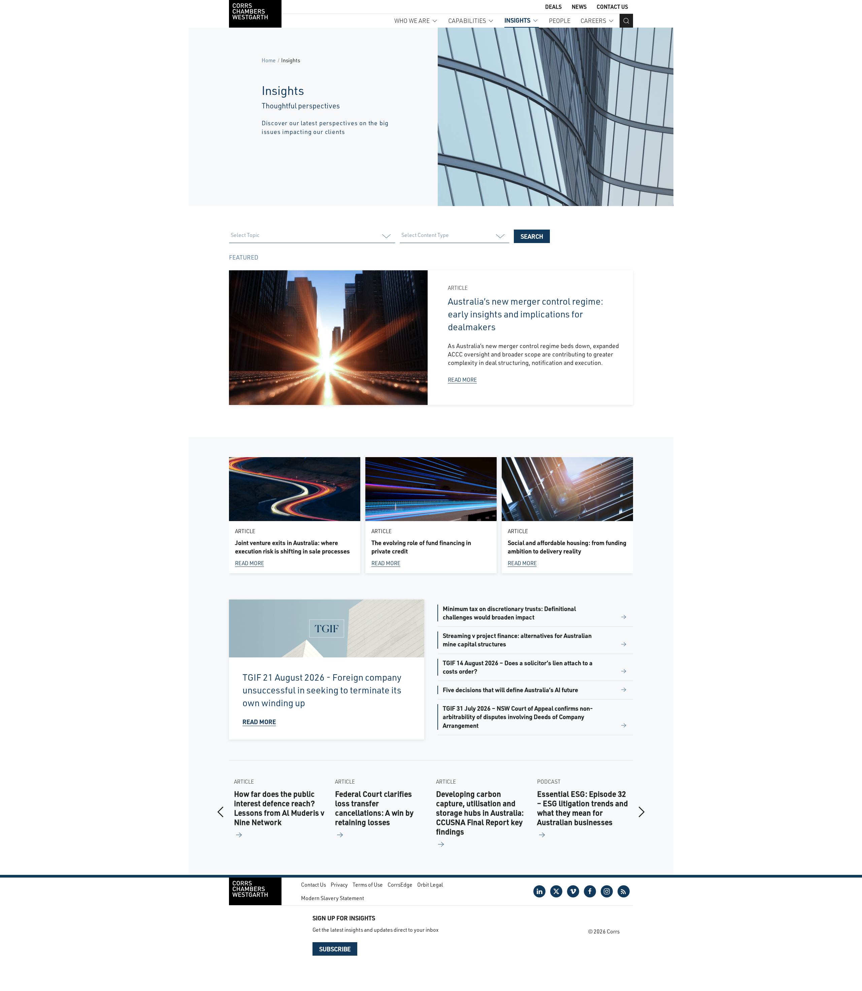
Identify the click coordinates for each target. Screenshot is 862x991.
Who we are (412, 20)
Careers (593, 20)
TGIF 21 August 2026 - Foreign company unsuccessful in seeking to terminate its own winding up (321, 690)
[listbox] (312, 236)
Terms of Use (368, 884)
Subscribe (335, 949)
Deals (553, 6)
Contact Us (612, 6)
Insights (517, 20)
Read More (462, 379)
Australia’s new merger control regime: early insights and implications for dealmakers (525, 314)
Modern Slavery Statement (332, 897)
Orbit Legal (430, 884)
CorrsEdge (400, 884)
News (579, 6)
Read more (249, 563)
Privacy (339, 884)
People (559, 20)
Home (269, 60)
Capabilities (467, 20)
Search (532, 236)
